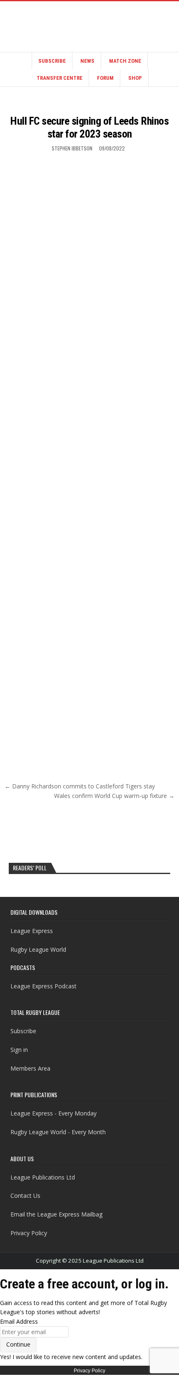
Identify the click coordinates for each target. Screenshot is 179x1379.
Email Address (19, 1321)
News (87, 61)
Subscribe (52, 61)
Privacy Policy (28, 1233)
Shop (135, 78)
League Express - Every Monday (53, 1113)
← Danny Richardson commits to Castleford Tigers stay (80, 786)
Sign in (19, 1050)
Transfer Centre (59, 78)
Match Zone (125, 61)
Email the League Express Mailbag (56, 1214)
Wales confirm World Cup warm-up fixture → (114, 796)
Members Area (30, 1068)
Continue (18, 1344)
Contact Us (25, 1195)
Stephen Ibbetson (72, 148)
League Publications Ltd (42, 1177)
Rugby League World (38, 949)
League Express (31, 931)
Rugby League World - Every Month (58, 1132)
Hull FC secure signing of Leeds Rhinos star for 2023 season (89, 127)
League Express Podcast (43, 986)
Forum (105, 78)
